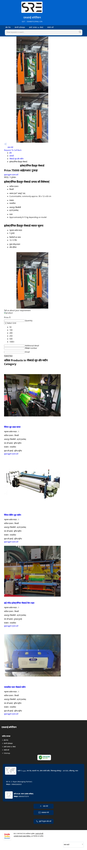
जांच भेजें (10, 147)
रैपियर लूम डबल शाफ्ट (12, 426)
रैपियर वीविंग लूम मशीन (12, 514)
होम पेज (8, 27)
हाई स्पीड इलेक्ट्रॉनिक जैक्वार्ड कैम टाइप (19, 602)
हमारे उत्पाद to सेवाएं (36, 27)
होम (10, 153)
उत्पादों (11, 156)
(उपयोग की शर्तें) (39, 834)
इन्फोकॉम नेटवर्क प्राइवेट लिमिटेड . (22, 836)
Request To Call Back (12, 150)
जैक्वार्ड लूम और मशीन (16, 158)
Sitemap (7, 753)
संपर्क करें (50, 27)
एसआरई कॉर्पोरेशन (32, 19)
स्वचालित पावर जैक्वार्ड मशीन (15, 687)
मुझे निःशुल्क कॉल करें (45, 821)
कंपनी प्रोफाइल (20, 27)
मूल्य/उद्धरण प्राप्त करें (11, 174)
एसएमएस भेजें (45, 812)
